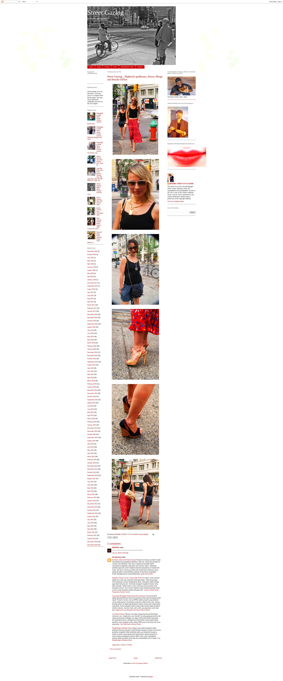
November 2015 (92, 355)
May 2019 (90, 261)
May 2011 (90, 526)
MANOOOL (116, 547)
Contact (107, 67)
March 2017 (91, 305)
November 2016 (92, 317)
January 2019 (91, 267)
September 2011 (92, 513)
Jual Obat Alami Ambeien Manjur (130, 624)
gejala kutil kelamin (147, 574)
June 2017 (90, 295)
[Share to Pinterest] (117, 537)
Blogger (150, 676)
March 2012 (91, 494)
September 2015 (92, 362)
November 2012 (92, 469)
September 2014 (92, 399)
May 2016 (90, 336)
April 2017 (90, 302)
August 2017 (91, 289)
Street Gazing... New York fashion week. (99, 201)
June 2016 (90, 333)
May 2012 (90, 488)
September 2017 (92, 286)
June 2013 (90, 447)
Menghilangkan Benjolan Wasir (122, 628)
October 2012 (91, 472)
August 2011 (91, 516)
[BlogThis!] (110, 537)
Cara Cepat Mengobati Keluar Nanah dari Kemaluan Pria (130, 596)
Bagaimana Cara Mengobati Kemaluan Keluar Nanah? (133, 610)
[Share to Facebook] (114, 537)
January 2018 (91, 280)
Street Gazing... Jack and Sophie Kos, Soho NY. (99, 161)
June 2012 (90, 485)
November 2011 (92, 507)
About (99, 67)
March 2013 (91, 456)
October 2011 (91, 510)
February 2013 (92, 459)
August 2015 (91, 365)
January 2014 (91, 425)
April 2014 (90, 415)
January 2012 (91, 501)
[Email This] (108, 537)
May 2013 (90, 450)
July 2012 (90, 482)
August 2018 (91, 270)
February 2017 (92, 308)
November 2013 (92, 431)
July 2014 (90, 406)
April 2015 (90, 377)
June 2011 (90, 523)
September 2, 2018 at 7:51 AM (122, 645)
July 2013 (90, 444)
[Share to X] (112, 537)
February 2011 (91, 535)
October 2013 (91, 434)
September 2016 (92, 324)
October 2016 (91, 321)
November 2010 (92, 545)
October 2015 (91, 358)
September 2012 (92, 475)
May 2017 (90, 298)
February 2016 (92, 346)
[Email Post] (152, 534)
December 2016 (92, 314)
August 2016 (91, 327)
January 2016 (91, 349)
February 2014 (92, 422)
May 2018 (90, 273)
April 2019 (90, 264)
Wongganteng (117, 557)
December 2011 (92, 504)
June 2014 (90, 409)
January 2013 (91, 463)
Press (115, 67)
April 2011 (90, 529)
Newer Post (112, 658)
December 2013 (92, 428)
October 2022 (91, 254)
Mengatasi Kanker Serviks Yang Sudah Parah (127, 578)
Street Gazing (105, 12)
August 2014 (91, 403)
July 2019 (90, 257)
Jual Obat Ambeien (118, 614)
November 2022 (92, 251)
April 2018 (90, 276)
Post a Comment (115, 649)
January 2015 (91, 387)
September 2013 (92, 437)
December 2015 (92, 352)
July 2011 (90, 519)
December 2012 (92, 466)
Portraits (140, 67)
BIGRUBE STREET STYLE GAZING (182, 183)
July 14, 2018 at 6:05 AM (120, 553)
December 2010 (92, 542)
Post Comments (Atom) (139, 663)
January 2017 (91, 311)
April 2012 (90, 491)
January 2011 (91, 538)
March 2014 (91, 418)
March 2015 (91, 381)
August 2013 (91, 441)
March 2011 (91, 532)
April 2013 (90, 453)
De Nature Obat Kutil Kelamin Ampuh (124, 560)
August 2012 (91, 478)
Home (91, 67)
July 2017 (90, 292)
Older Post (158, 658)
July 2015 (90, 368)
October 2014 (91, 396)
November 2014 (92, 393)
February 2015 (92, 384)
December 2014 (92, 390)
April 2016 (90, 340)
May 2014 (90, 412)
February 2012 (92, 497)
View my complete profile (175, 201)
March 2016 (91, 343)
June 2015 (90, 371)
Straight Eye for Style (127, 67)
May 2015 (90, 374)
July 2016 (90, 330)
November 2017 (92, 283)
